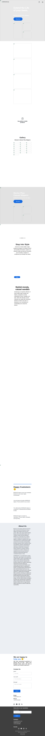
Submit (16, 691)
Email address (16, 710)
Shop (17, 277)
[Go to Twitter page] (21, 704)
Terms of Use (22, 733)
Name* (15, 671)
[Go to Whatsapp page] (15, 704)
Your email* (16, 676)
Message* (15, 682)
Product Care (22, 734)
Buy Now (18, 201)
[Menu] (42, 2)
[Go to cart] (39, 2)
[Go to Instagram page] (20, 704)
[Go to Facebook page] (17, 704)
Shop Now (18, 19)
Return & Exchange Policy (22, 732)
